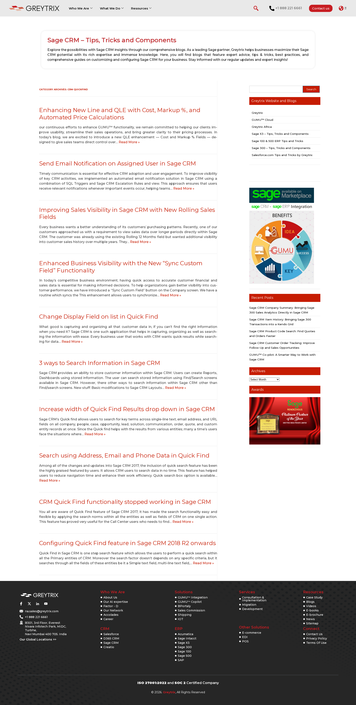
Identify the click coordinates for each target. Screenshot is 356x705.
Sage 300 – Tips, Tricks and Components (281, 148)
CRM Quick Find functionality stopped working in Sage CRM (125, 501)
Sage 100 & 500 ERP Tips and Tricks (277, 141)
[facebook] (21, 603)
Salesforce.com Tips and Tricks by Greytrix (282, 155)
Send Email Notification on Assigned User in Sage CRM (117, 163)
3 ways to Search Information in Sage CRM (99, 362)
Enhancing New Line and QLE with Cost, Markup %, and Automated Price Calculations (119, 114)
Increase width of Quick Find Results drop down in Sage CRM (127, 409)
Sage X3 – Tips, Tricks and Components (280, 133)
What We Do (110, 8)
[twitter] (29, 603)
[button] (342, 8)
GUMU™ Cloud (262, 119)
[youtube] (45, 603)
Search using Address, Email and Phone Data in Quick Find (124, 455)
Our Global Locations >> (38, 639)
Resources (139, 8)
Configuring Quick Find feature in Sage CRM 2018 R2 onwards (127, 543)
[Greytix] (39, 595)
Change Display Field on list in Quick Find (98, 316)
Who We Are (79, 8)
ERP (179, 628)
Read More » (129, 142)
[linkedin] (37, 603)
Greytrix (257, 112)
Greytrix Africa (262, 126)
